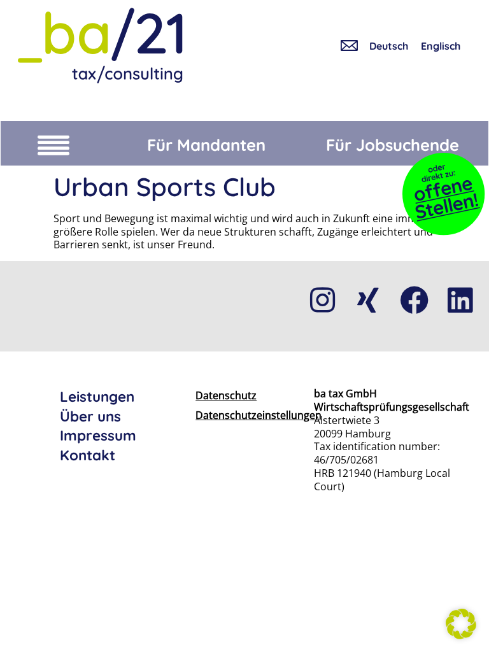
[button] (53, 143)
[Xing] (368, 300)
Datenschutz (226, 395)
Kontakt (87, 455)
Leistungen (97, 397)
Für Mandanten (206, 144)
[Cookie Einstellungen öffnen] (461, 635)
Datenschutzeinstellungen (234, 415)
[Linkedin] (460, 300)
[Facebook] (414, 300)
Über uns (90, 416)
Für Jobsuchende (392, 144)
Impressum (98, 435)
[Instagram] (322, 300)
